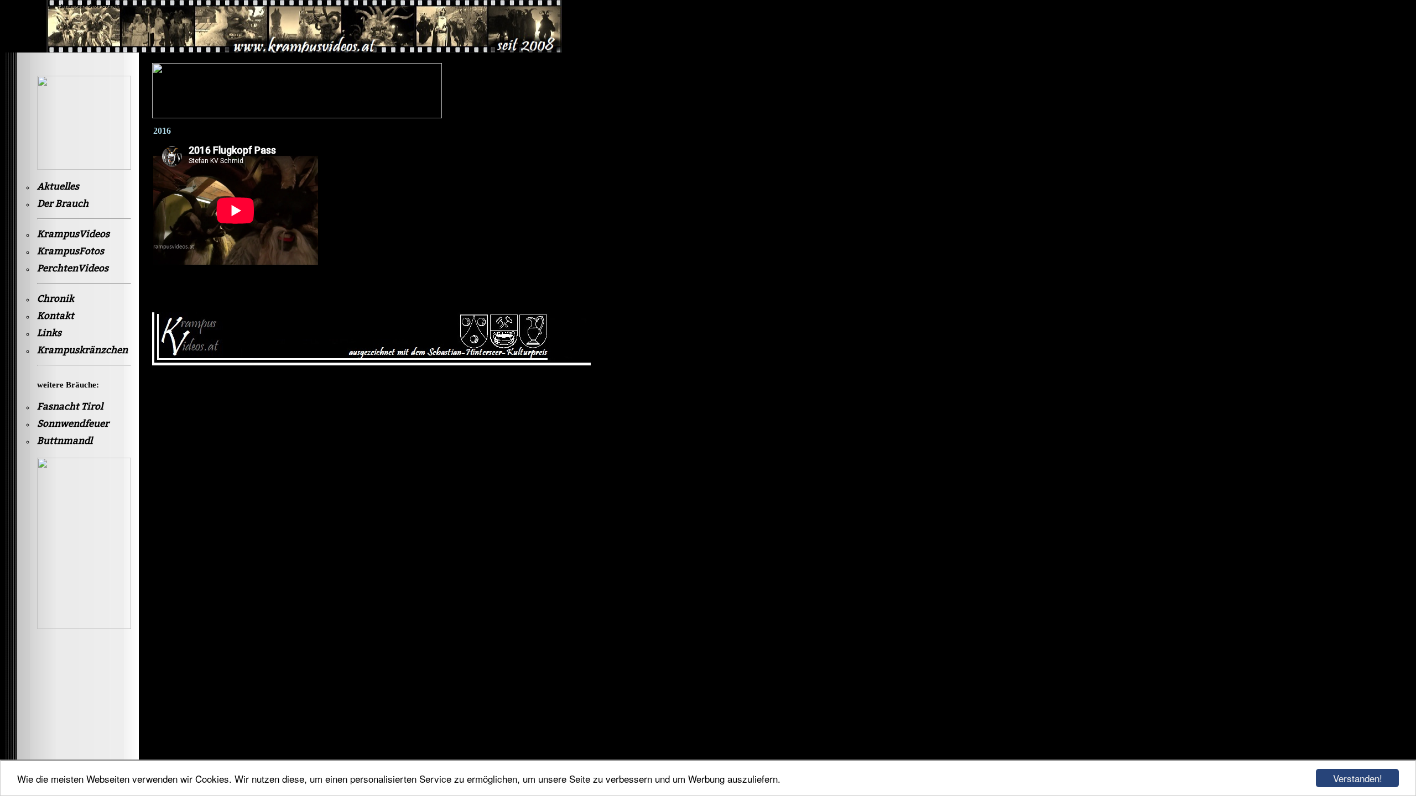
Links (49, 333)
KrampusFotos (70, 251)
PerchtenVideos (72, 268)
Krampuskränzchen (82, 350)
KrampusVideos (73, 234)
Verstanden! (1357, 778)
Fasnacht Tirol (70, 406)
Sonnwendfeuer (73, 424)
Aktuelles (58, 186)
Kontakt (55, 316)
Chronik (55, 299)
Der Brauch (62, 204)
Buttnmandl (64, 441)
